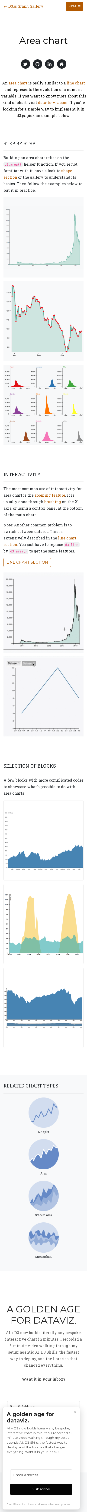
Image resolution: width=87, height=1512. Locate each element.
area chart (18, 82)
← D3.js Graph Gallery (23, 6)
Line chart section (27, 562)
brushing (52, 501)
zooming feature (50, 495)
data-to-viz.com (53, 102)
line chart (76, 82)
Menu (73, 6)
